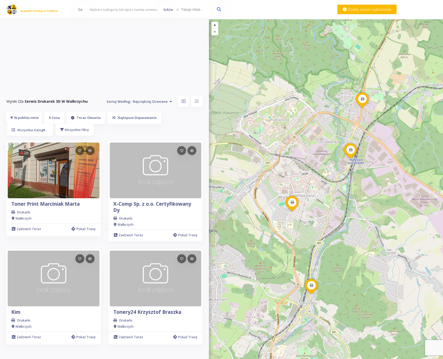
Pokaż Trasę (85, 228)
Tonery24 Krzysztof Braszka (147, 312)
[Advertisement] (104, 55)
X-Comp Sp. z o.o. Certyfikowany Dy (152, 207)
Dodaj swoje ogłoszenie (369, 9)
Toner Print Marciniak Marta (45, 204)
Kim (16, 312)
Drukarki (23, 212)
